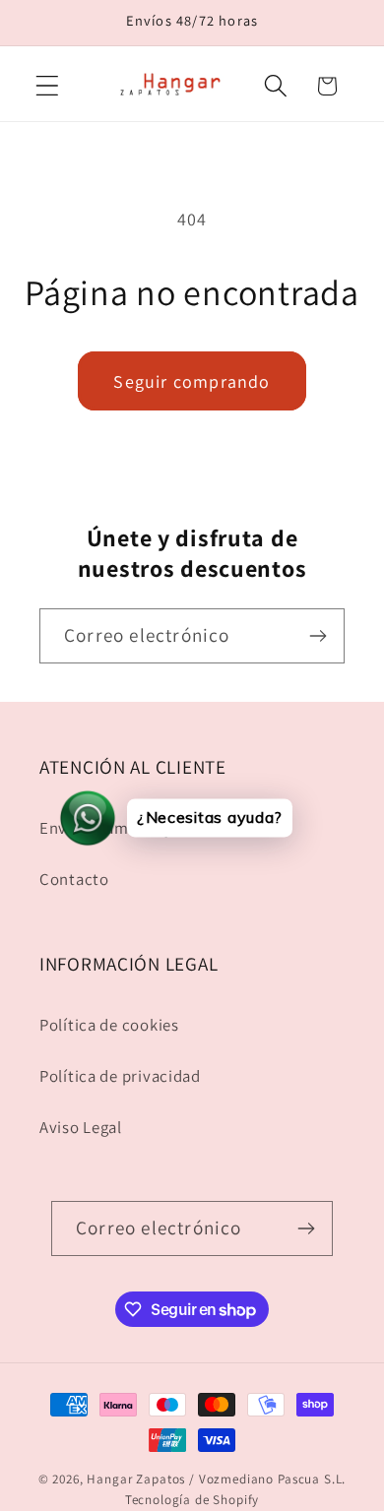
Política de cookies (109, 1025)
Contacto (74, 879)
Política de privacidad (120, 1076)
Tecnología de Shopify (192, 1499)
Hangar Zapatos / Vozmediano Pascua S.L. (216, 1479)
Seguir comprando (191, 381)
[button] (48, 86)
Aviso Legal (80, 1127)
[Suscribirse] (317, 635)
